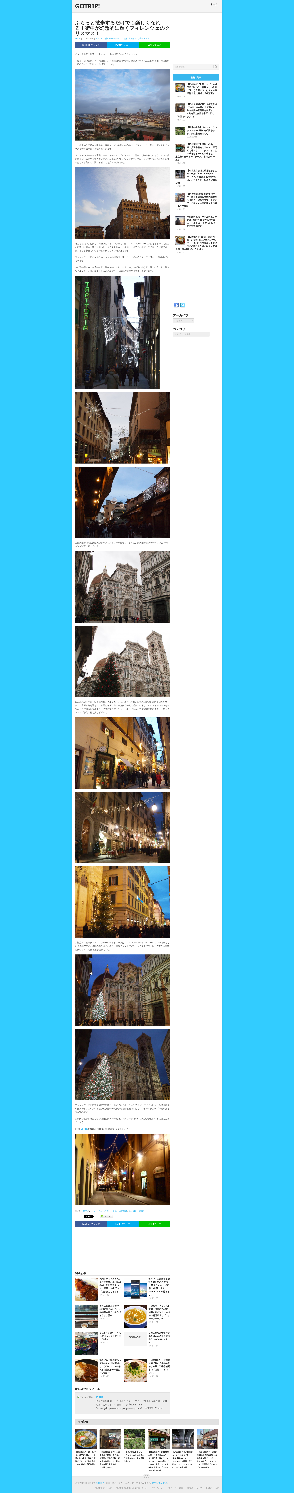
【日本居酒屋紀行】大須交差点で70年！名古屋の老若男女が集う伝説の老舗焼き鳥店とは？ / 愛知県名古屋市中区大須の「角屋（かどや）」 (196, 110)
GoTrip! (84, 1129)
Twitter (182, 305)
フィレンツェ (110, 1210)
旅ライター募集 (175, 1488)
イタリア (85, 1210)
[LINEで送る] (106, 1216)
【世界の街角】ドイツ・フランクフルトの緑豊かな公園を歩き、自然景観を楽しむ (202, 130)
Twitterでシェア (122, 45)
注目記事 (124, 38)
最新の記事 (196, 77)
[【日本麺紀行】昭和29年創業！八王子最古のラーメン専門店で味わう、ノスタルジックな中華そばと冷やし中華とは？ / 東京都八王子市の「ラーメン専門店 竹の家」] (159, 1439)
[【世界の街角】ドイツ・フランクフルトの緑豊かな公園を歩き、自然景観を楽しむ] (134, 1439)
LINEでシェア (154, 45)
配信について (212, 1488)
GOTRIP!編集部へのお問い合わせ (132, 1488)
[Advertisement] (123, 1248)
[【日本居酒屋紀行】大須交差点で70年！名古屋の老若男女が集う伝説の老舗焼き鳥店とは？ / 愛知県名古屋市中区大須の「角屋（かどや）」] (110, 1439)
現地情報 (133, 38)
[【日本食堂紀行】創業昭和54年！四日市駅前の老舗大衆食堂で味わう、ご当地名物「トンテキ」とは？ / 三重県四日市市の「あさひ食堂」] (207, 1439)
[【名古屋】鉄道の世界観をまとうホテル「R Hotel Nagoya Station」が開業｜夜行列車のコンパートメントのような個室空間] (183, 1439)
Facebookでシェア (91, 45)
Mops (77, 38)
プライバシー (158, 1488)
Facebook (176, 305)
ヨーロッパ (114, 38)
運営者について (194, 1488)
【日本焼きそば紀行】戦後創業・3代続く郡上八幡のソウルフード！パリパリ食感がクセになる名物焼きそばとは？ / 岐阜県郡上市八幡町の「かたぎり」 (196, 243)
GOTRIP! (87, 6)
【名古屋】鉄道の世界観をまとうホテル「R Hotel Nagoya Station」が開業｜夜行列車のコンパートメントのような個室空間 (196, 176)
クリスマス (96, 1210)
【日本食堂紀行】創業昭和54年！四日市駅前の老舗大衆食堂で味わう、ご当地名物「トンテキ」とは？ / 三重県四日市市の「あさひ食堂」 (196, 199)
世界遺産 (123, 1210)
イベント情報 (102, 38)
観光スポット (143, 38)
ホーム (214, 4)
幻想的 (132, 1210)
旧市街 (141, 1210)
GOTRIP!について (103, 1488)
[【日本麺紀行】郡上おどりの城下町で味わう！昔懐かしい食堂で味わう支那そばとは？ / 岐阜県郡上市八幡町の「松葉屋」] (86, 1439)
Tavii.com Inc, (159, 1483)
